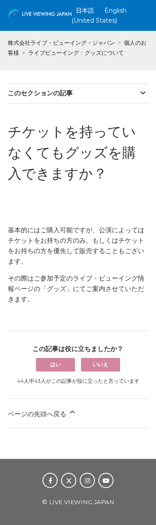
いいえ (100, 364)
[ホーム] (40, 18)
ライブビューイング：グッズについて (76, 52)
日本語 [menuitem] (85, 10)
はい (55, 364)
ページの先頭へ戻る (38, 414)
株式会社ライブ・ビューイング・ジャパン (61, 42)
